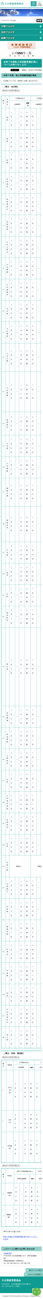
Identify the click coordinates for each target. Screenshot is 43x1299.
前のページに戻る (35, 1270)
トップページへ (39, 3)
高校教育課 (8, 1253)
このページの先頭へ (34, 1274)
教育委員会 (9, 12)
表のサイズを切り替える (11, 90)
